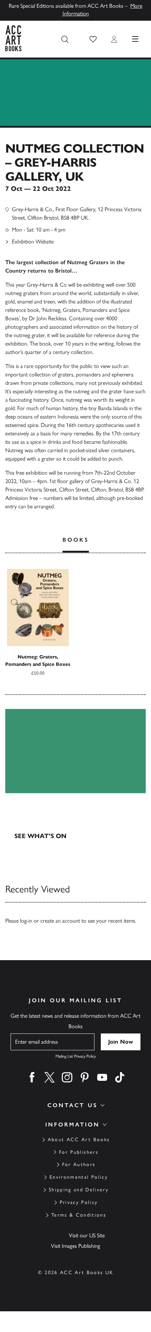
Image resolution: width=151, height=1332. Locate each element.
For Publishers (78, 1152)
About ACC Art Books (79, 1140)
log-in (26, 920)
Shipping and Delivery (79, 1190)
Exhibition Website (33, 241)
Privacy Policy (79, 1202)
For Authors (79, 1164)
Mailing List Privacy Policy (75, 1056)
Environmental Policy (79, 1177)
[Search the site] (65, 39)
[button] (93, 39)
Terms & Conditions (78, 1215)
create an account (60, 920)
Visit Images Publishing (75, 1246)
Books (76, 539)
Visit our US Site (87, 1235)
